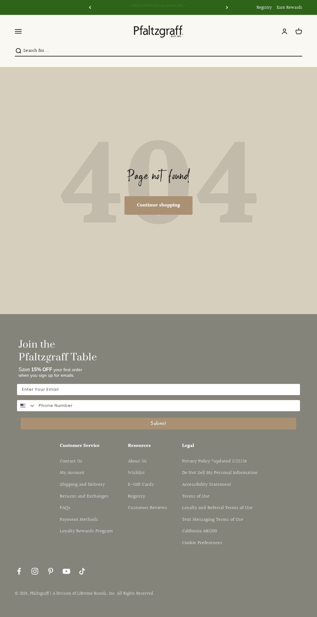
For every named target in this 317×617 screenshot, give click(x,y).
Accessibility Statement (206, 485)
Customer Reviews (147, 508)
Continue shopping (158, 205)
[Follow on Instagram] (35, 571)
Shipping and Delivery (82, 485)
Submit (158, 423)
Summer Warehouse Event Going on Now (158, 7)
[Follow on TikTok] (82, 571)
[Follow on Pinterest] (50, 571)
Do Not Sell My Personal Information (220, 473)
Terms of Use (196, 496)
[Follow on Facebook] (19, 571)
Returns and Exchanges (84, 496)
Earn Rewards (289, 7)
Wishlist (136, 473)
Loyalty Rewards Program (86, 531)
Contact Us (71, 461)
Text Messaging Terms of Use (212, 520)
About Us (137, 461)
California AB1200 (199, 531)
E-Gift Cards (141, 485)
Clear (297, 51)
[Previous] (90, 7)
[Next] (227, 7)
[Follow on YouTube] (66, 571)
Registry (264, 7)
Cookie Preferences (202, 543)
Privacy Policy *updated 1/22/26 (214, 461)
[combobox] (26, 405)
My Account (72, 473)
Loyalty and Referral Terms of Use (217, 508)
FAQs (65, 508)
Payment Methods (79, 520)
